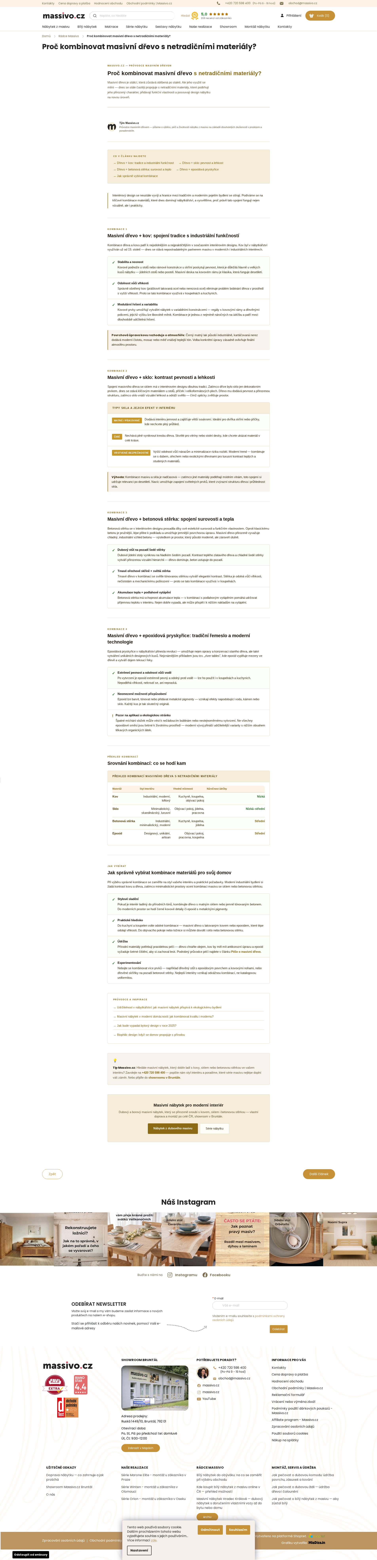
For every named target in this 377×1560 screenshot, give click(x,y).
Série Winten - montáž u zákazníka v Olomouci (149, 1489)
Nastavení (139, 1550)
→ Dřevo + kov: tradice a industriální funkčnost (143, 163)
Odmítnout (210, 1529)
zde (154, 1540)
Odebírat (278, 1329)
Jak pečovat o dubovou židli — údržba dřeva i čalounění (301, 1489)
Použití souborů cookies (290, 1433)
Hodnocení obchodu (108, 3)
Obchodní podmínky (106, 1540)
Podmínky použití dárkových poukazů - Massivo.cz (302, 1410)
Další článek (319, 1174)
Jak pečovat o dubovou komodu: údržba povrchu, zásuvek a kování (303, 1477)
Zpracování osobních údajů (293, 1426)
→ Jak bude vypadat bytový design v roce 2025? (144, 1025)
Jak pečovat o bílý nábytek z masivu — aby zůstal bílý (305, 1501)
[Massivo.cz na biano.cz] (81, 1385)
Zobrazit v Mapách (140, 1448)
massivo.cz (210, 1385)
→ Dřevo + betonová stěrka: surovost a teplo (142, 169)
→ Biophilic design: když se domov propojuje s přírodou (149, 1034)
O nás (50, 1494)
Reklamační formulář (288, 1395)
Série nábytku (214, 1128)
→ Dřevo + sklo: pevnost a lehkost (201, 163)
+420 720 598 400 (153, 1072)
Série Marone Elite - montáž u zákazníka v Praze (153, 1477)
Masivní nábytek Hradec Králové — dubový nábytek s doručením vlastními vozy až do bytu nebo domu (230, 1503)
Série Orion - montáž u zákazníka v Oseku (153, 1499)
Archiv (207, 1517)
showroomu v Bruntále (164, 1077)
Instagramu (186, 1274)
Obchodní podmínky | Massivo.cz (149, 3)
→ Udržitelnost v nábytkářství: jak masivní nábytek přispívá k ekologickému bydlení (167, 1007)
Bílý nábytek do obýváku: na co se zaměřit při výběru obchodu (229, 1477)
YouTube (209, 1399)
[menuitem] (55, 26)
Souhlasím (238, 1529)
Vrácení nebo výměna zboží (293, 1402)
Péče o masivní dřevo (246, 951)
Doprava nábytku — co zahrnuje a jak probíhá (75, 1477)
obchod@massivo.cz (234, 1378)
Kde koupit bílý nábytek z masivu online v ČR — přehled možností (228, 1489)
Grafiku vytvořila (294, 1543)
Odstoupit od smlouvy (30, 1555)
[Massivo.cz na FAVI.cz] (55, 1385)
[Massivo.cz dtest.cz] (68, 1407)
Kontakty (48, 3)
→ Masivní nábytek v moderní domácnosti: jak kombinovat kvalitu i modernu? (163, 1016)
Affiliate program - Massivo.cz (295, 1420)
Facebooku (220, 1274)
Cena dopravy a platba (74, 3)
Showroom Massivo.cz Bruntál (69, 1487)
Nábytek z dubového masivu (172, 1128)
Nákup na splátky (285, 1440)
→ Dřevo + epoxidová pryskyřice (197, 169)
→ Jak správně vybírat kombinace (135, 176)
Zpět (52, 1174)
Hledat (185, 16)
